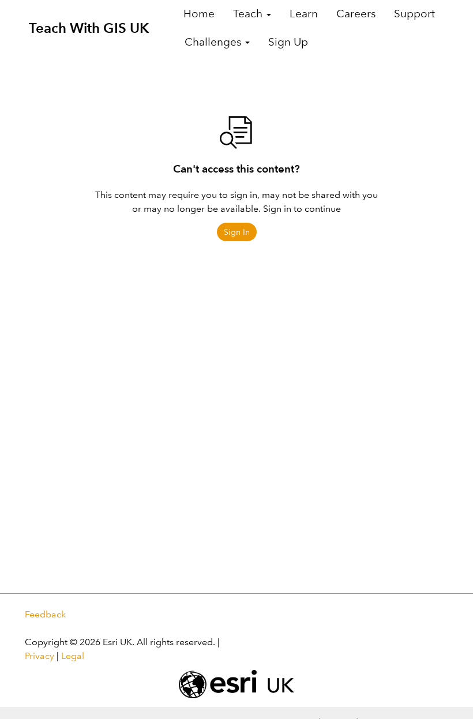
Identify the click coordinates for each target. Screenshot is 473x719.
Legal (72, 655)
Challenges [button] (214, 41)
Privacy (39, 655)
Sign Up (288, 41)
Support (414, 13)
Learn (304, 13)
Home (199, 13)
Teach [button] (249, 13)
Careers (356, 13)
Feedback (45, 614)
